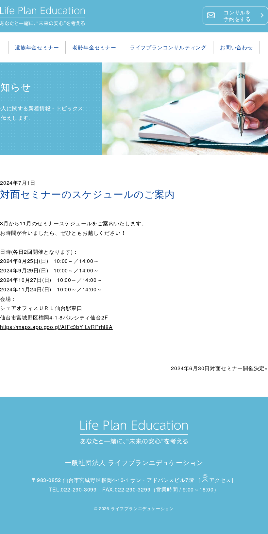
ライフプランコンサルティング (168, 47)
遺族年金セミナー (37, 47)
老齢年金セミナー (94, 47)
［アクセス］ (216, 480)
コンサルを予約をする (237, 16)
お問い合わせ (236, 47)
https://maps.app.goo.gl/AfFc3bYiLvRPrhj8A (56, 327)
